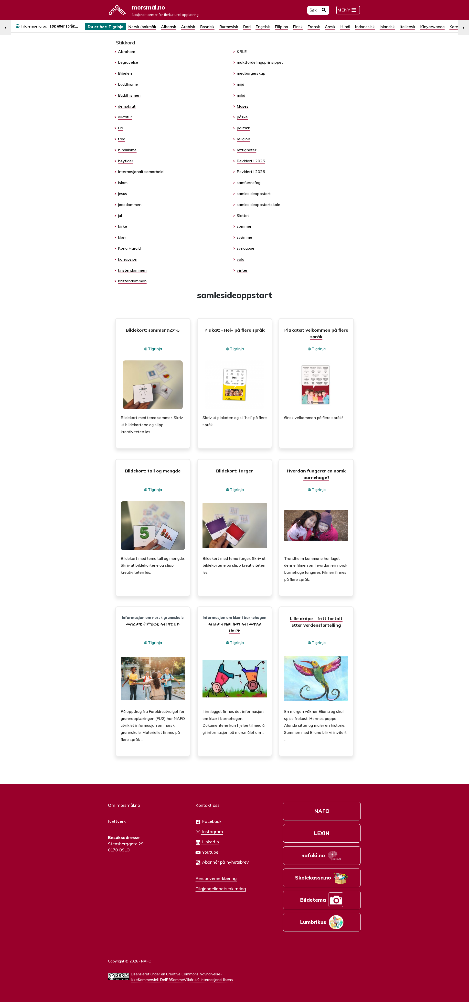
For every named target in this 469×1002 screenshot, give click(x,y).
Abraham (126, 51)
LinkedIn (210, 841)
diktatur (125, 116)
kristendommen (132, 270)
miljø (241, 95)
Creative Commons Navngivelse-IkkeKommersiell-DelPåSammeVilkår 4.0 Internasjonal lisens (182, 977)
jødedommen (129, 204)
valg (240, 259)
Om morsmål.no (124, 805)
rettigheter (246, 149)
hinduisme (127, 149)
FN (120, 127)
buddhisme (128, 84)
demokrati (127, 106)
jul (120, 215)
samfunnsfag (248, 182)
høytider (125, 160)
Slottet (243, 215)
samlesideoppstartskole (258, 204)
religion (243, 138)
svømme (244, 237)
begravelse (128, 62)
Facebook (211, 821)
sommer (244, 226)
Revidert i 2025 (251, 160)
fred (121, 138)
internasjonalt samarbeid (140, 171)
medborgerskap (251, 73)
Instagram (212, 831)
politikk (243, 127)
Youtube (209, 852)
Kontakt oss (207, 805)
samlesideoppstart (254, 193)
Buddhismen (129, 95)
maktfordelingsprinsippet (260, 62)
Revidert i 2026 (251, 171)
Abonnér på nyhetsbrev (225, 862)
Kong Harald (129, 248)
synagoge (245, 248)
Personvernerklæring (216, 878)
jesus (122, 193)
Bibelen (125, 73)
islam (123, 182)
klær (122, 237)
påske (242, 116)
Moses (242, 106)
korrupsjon (127, 259)
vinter (242, 270)
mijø (240, 84)
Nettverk (117, 821)
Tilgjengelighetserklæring (220, 888)
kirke (122, 226)
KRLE (242, 51)
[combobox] (65, 26)
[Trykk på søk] (324, 10)
